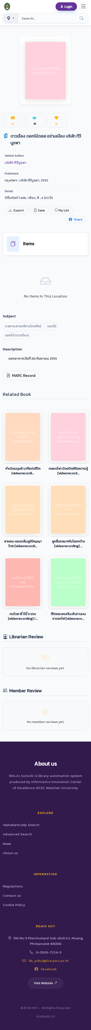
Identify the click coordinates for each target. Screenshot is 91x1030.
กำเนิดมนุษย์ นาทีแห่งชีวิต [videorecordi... (22, 470)
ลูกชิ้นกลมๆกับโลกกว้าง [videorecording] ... (68, 543)
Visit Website (43, 983)
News (7, 843)
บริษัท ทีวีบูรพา (15, 162)
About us (10, 853)
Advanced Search (17, 834)
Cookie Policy (14, 904)
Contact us (12, 895)
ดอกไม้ (51, 326)
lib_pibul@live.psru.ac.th (48, 960)
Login (68, 6)
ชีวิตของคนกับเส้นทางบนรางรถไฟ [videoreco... (68, 616)
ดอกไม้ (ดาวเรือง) (17, 335)
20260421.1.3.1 (45, 1016)
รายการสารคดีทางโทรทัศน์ (23, 326)
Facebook (48, 969)
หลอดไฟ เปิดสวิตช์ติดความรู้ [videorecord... (68, 470)
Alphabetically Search (21, 824)
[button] (8, 6)
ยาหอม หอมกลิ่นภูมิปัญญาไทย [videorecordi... (23, 543)
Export (18, 210)
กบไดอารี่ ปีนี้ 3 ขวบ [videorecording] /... (23, 616)
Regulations (13, 886)
